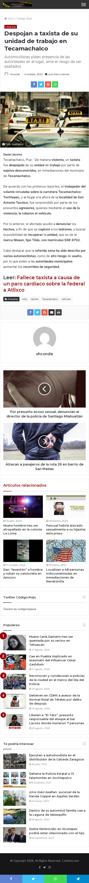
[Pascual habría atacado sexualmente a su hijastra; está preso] (66, 507)
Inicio (10, 18)
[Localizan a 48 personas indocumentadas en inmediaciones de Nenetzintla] (66, 551)
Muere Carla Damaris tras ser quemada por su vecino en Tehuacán (51, 641)
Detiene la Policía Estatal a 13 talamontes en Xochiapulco (51, 776)
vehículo (66, 299)
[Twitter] (44, 867)
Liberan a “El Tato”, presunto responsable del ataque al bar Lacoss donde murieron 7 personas (56, 719)
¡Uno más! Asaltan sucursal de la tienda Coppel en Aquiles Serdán (54, 794)
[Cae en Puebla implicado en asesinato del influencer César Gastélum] (14, 662)
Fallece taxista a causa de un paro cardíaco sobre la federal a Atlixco (44, 284)
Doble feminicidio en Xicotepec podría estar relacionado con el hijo (56, 831)
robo (24, 299)
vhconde (15, 74)
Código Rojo (24, 18)
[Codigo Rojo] (17, 4)
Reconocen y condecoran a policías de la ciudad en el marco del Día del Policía (57, 680)
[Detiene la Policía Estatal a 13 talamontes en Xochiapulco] (14, 779)
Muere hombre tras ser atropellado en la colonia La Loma (22, 529)
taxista (34, 299)
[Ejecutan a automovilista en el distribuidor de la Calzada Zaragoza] (14, 761)
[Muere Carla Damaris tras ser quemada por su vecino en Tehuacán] (14, 642)
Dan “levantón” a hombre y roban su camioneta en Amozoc (23, 573)
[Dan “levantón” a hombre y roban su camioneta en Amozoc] (23, 551)
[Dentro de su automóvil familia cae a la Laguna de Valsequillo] (14, 816)
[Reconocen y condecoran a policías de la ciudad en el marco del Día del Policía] (14, 681)
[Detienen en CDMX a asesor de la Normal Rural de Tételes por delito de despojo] (14, 701)
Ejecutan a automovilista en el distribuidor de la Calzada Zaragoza (56, 757)
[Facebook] (39, 867)
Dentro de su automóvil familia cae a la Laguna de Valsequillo (57, 813)
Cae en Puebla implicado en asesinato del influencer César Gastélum (52, 660)
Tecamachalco (50, 299)
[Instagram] (49, 867)
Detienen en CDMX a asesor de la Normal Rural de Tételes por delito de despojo (55, 699)
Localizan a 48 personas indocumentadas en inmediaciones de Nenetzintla (65, 575)
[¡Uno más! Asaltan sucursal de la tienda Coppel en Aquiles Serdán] (14, 798)
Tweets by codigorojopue (19, 609)
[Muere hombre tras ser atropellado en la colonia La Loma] (23, 507)
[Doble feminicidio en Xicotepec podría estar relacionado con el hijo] (14, 835)
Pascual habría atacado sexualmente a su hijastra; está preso (66, 529)
